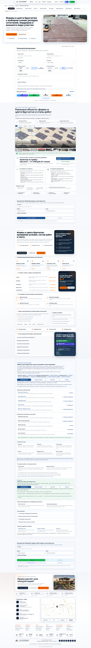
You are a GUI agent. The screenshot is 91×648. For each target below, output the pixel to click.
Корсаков (25, 324)
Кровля (37, 625)
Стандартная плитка (22, 400)
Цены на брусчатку (77, 8)
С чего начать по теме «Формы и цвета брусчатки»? (26, 337)
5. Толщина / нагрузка (22, 66)
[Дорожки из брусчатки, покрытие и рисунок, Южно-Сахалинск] (34, 149)
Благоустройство (11, 5)
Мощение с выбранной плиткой (24, 408)
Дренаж (57, 629)
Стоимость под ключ (43, 8)
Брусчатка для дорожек (29, 476)
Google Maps (62, 620)
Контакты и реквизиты (71, 620)
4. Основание (49, 60)
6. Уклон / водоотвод (51, 66)
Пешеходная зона (21, 68)
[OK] (70, 641)
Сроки (47, 208)
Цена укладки (51, 8)
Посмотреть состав (71, 287)
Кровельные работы (39, 626)
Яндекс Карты (45, 620)
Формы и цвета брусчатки (23, 392)
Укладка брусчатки (19, 8)
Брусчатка (17, 5)
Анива (30, 324)
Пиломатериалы (69, 629)
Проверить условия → (53, 277)
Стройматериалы (70, 626)
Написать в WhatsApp (65, 161)
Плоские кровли (38, 628)
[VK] (62, 641)
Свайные (27, 629)
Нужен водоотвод (63, 68)
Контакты (56, 1)
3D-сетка (47, 629)
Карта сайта (55, 641)
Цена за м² (35, 8)
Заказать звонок (32, 252)
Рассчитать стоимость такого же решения (63, 158)
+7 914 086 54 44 (22, 606)
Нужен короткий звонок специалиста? (64, 351)
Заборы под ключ (49, 626)
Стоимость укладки (28, 8)
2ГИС (54, 620)
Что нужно (19, 204)
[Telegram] (60, 641)
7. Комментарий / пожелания (22, 74)
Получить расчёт (42, 252)
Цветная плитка (21, 404)
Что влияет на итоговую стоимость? (23, 343)
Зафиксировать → (53, 290)
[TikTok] (73, 641)
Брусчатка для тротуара (48, 476)
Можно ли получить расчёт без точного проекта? (28, 516)
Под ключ (67, 379)
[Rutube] (75, 641)
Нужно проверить (49, 70)
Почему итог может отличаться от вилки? (27, 521)
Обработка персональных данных (42, 641)
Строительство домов (19, 628)
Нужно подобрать (20, 70)
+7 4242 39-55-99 (23, 602)
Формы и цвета (11, 8)
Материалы (69, 625)
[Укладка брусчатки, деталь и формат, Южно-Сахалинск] (49, 149)
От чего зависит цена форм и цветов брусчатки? (28, 513)
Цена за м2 (53, 379)
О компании (17, 629)
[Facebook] (68, 641)
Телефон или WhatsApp (22, 82)
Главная (6, 5)
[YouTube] (64, 641)
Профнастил (48, 628)
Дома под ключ (18, 626)
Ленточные (27, 628)
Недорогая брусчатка (59, 8)
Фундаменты (27, 625)
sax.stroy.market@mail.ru (24, 610)
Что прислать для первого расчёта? (23, 353)
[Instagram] (66, 641)
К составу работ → (53, 284)
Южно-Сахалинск (19, 324)
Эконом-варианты (69, 8)
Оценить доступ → (53, 287)
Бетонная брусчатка (22, 396)
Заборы (47, 625)
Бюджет (18, 208)
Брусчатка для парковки (39, 476)
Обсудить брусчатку (22, 252)
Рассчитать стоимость (11, 34)
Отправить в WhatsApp (31, 217)
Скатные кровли (39, 629)
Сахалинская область (40, 324)
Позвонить (60, 217)
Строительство (18, 625)
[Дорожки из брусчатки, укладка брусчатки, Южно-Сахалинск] (18, 149)
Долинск (34, 324)
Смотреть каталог (22, 34)
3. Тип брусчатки (21, 60)
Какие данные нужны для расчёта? (23, 340)
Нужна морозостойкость (41, 68)
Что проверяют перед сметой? (25, 519)
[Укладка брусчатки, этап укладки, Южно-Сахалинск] (64, 149)
